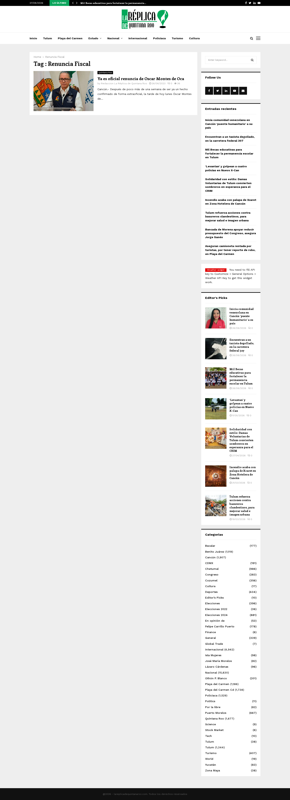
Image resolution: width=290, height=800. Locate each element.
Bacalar (210, 545)
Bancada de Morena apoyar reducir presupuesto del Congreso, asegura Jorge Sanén (230, 233)
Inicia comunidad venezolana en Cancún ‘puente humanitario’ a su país (229, 123)
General (210, 637)
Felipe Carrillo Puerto (219, 626)
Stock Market (214, 730)
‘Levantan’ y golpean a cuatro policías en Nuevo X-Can (241, 405)
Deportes (211, 591)
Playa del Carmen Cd (219, 689)
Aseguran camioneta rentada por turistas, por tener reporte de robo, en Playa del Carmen (230, 249)
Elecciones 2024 (216, 615)
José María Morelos (218, 660)
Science (210, 724)
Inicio (33, 38)
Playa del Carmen (70, 38)
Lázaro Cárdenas (216, 666)
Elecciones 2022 (216, 609)
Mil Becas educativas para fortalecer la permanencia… (113, 3)
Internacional (137, 38)
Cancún (210, 557)
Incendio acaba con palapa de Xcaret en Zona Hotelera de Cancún (242, 472)
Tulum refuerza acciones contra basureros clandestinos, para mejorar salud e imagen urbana (227, 216)
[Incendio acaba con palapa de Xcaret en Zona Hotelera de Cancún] (215, 476)
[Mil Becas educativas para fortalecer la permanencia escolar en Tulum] (215, 378)
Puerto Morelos (215, 712)
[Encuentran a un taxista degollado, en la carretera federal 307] (215, 348)
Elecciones (212, 603)
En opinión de (215, 620)
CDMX (209, 563)
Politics (210, 701)
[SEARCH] (252, 60)
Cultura (194, 38)
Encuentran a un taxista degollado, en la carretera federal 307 (241, 345)
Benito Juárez (214, 551)
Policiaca (159, 38)
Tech (208, 735)
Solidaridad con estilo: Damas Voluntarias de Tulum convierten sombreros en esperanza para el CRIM (241, 440)
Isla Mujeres (213, 655)
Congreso (211, 574)
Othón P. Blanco (216, 678)
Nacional (113, 38)
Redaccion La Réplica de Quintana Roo (124, 83)
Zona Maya (212, 770)
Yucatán (210, 764)
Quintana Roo (105, 72)
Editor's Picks (214, 597)
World (209, 758)
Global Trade (214, 643)
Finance (210, 632)
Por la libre (212, 707)
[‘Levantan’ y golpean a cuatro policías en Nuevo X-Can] (215, 408)
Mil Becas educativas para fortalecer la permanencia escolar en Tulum (229, 153)
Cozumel (211, 580)
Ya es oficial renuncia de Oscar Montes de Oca (140, 78)
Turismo (177, 38)
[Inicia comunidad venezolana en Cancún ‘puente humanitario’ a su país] (215, 317)
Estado (93, 38)
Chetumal (212, 568)
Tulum (47, 38)
